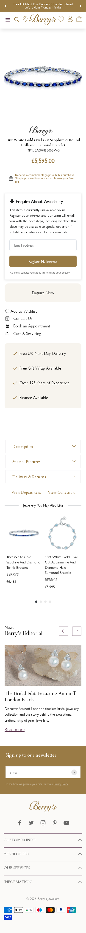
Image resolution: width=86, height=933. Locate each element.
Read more (15, 729)
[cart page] (79, 20)
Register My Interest (43, 261)
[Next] (80, 6)
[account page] (70, 20)
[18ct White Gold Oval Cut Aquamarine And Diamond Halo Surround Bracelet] (62, 533)
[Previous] (5, 6)
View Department (26, 492)
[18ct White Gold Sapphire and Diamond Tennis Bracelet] (23, 533)
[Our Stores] (25, 20)
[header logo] (43, 20)
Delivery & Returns (29, 476)
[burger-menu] (8, 20)
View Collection (61, 492)
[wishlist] (61, 20)
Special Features (26, 461)
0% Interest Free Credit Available (43, 6)
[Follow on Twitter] (31, 823)
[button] (81, 682)
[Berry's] (43, 130)
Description (22, 446)
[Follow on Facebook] (20, 823)
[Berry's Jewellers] (43, 811)
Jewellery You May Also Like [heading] (43, 505)
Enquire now (43, 292)
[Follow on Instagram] (43, 823)
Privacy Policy (61, 784)
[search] (16, 20)
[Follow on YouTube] (66, 823)
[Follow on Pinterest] (55, 823)
